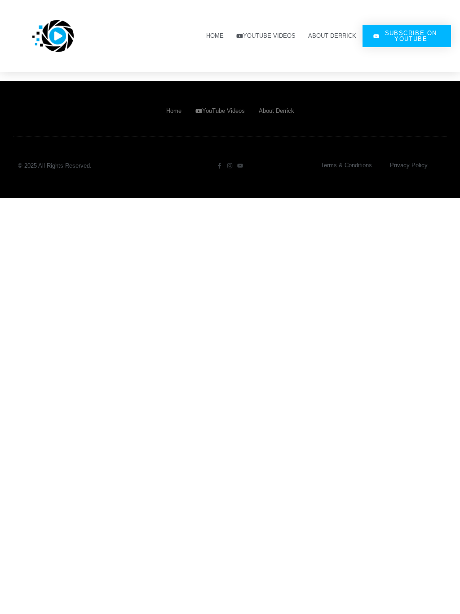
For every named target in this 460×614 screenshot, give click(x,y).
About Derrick (332, 35)
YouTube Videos (269, 35)
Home (215, 35)
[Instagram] (230, 166)
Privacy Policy (409, 165)
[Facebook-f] (219, 166)
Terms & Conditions (346, 165)
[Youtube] (240, 166)
